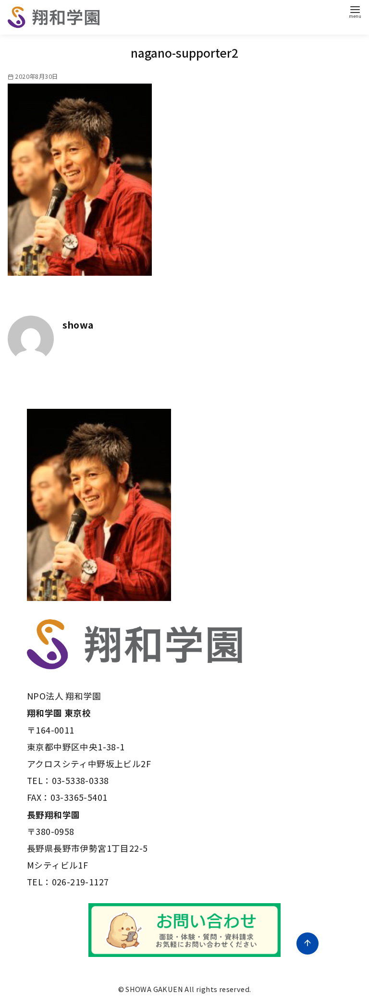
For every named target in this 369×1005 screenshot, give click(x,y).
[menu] (355, 11)
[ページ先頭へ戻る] (307, 943)
